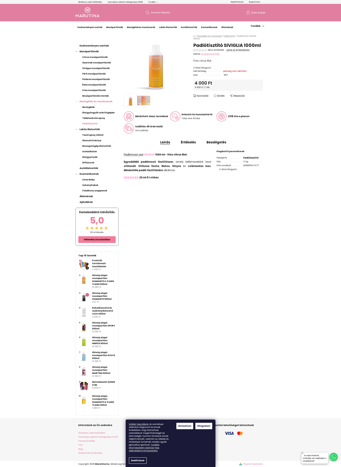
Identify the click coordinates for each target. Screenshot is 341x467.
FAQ (80, 444)
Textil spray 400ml (92, 135)
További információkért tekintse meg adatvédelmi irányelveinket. (144, 447)
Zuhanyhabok (90, 185)
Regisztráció (254, 2)
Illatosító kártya (91, 140)
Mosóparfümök (89, 51)
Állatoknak (86, 196)
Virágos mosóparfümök (96, 68)
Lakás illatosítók (90, 129)
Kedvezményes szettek (94, 45)
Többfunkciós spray (93, 118)
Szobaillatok (89, 151)
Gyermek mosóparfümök (96, 62)
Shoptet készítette (253, 464)
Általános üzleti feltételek (90, 2)
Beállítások (137, 460)
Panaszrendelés (86, 440)
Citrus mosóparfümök (95, 57)
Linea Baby (88, 179)
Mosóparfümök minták (95, 95)
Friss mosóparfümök (94, 90)
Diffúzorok (88, 162)
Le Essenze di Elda (210, 53)
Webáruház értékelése (90, 453)
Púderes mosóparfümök (96, 79)
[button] (334, 457)
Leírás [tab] (165, 142)
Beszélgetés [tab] (216, 142)
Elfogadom (203, 425)
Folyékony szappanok (94, 190)
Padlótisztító (90, 123)
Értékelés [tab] (188, 142)
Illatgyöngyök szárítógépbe (98, 112)
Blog (80, 449)
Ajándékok (86, 202)
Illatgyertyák (90, 157)
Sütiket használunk (138, 424)
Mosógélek (88, 107)
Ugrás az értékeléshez (238, 50)
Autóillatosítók (89, 168)
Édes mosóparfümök (94, 84)
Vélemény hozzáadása (97, 239)
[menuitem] (90, 27)
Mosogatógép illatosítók (96, 146)
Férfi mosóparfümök (94, 73)
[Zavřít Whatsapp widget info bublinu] (302, 452)
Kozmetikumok (89, 174)
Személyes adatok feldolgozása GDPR (125, 2)
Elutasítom (184, 425)
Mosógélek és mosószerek (96, 101)
